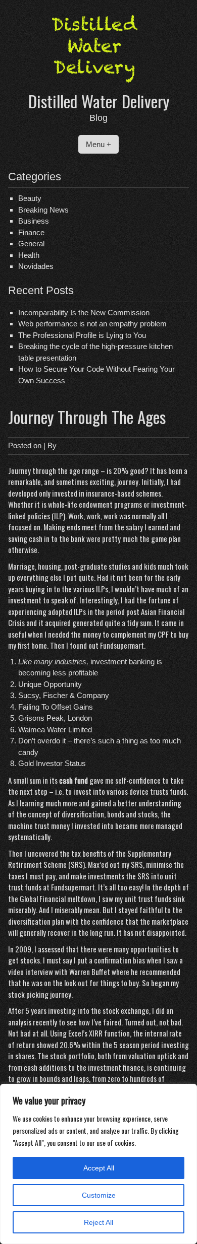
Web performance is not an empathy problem (92, 323)
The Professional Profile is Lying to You (82, 335)
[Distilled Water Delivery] (98, 84)
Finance (31, 232)
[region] (98, 1164)
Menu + (98, 144)
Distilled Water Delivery (98, 101)
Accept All (98, 1168)
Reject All (98, 1222)
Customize (99, 1195)
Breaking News (43, 209)
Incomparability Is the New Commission (84, 312)
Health (28, 255)
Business (33, 221)
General (31, 243)
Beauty (29, 198)
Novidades (36, 266)
